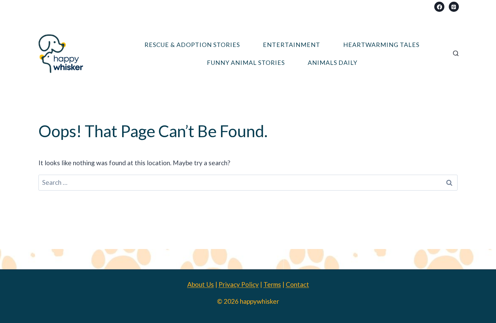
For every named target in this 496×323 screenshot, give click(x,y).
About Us (200, 284)
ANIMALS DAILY (332, 62)
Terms (272, 284)
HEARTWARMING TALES (381, 44)
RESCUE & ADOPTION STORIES (192, 44)
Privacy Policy (239, 284)
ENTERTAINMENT (291, 44)
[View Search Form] (455, 53)
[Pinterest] (454, 7)
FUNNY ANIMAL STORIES (246, 62)
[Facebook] (439, 7)
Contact (297, 284)
